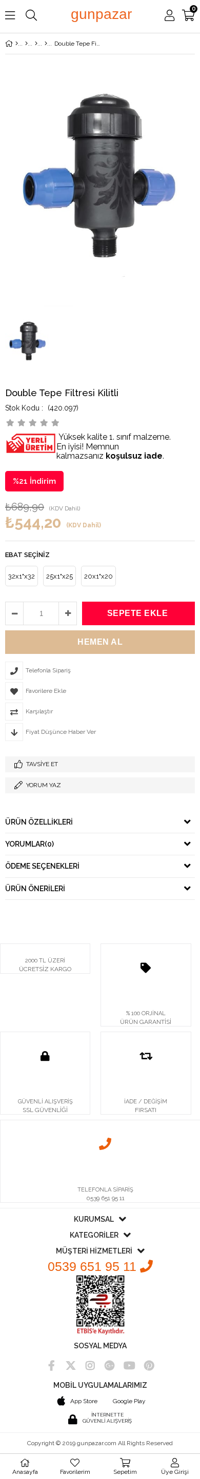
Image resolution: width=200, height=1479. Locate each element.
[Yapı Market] (26, 43)
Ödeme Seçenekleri (42, 866)
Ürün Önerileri (35, 889)
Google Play (129, 1401)
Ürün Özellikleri (39, 822)
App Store (83, 1401)
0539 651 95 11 (94, 1266)
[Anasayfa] (16, 43)
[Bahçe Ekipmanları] (36, 43)
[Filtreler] (46, 43)
